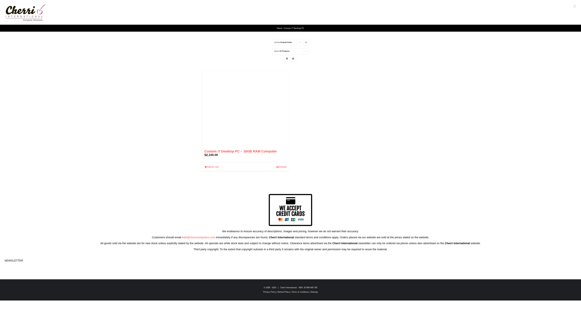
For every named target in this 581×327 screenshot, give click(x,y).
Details (283, 167)
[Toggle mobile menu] (574, 6)
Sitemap (314, 292)
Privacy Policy (269, 292)
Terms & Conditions (300, 292)
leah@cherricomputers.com (198, 237)
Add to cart (213, 167)
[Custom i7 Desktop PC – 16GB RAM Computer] (245, 109)
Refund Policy (284, 292)
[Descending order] (306, 42)
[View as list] (293, 59)
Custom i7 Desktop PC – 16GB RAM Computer (240, 151)
